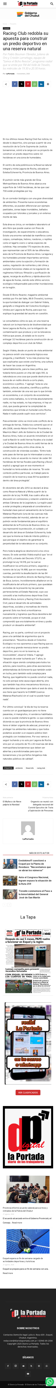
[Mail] (23, 1366)
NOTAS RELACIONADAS (15, 853)
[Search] (52, 4)
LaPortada (10, 74)
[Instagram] (16, 1366)
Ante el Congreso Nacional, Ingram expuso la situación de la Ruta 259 (35, 880)
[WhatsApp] (34, 84)
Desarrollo (30, 768)
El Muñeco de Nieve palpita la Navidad (12, 803)
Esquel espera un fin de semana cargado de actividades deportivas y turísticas (23, 1260)
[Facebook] (15, 84)
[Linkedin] (41, 84)
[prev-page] (4, 905)
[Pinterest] (28, 84)
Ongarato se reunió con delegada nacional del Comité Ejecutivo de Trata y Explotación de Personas (40, 806)
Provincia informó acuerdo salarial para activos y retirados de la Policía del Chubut (25, 1209)
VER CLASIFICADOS (28, 1092)
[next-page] (9, 905)
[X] (21, 84)
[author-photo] (28, 835)
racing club (41, 768)
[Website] (39, 1366)
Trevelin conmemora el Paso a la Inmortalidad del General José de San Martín (35, 894)
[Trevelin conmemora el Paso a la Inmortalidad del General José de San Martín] (10, 894)
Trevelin (13, 24)
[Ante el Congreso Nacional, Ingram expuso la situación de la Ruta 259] (10, 881)
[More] (48, 84)
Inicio (5, 24)
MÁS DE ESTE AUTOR (39, 853)
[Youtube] (28, 1374)
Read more (17, 1222)
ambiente (19, 768)
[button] (4, 4)
